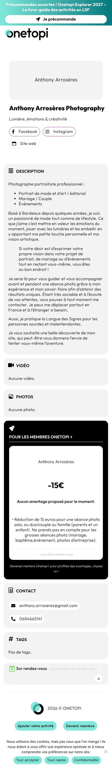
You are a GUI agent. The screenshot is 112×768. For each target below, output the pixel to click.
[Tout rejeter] (105, 751)
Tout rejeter (56, 760)
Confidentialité (86, 760)
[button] (44, 605)
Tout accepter (27, 760)
